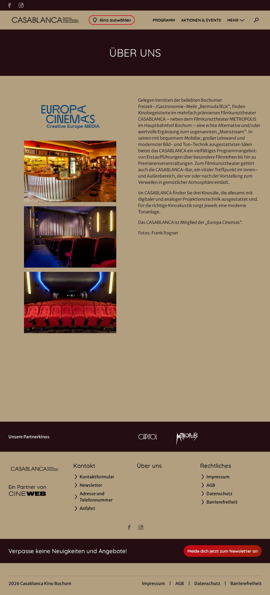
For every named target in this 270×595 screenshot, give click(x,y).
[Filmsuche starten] (256, 20)
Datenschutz (207, 583)
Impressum (153, 583)
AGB (179, 583)
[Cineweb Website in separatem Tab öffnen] (27, 493)
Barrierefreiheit (246, 583)
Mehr (232, 20)
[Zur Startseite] (45, 20)
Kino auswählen (115, 20)
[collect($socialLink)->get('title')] (9, 5)
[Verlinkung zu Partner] (147, 436)
